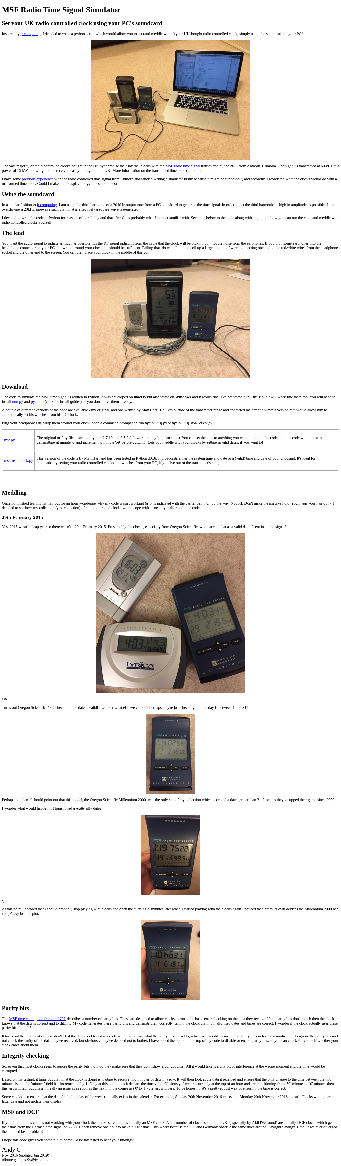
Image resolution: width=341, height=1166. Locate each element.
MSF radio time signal (182, 166)
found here (205, 170)
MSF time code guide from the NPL (37, 1019)
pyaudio (37, 401)
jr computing (31, 34)
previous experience (37, 179)
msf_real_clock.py (18, 460)
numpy (17, 401)
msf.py (9, 440)
